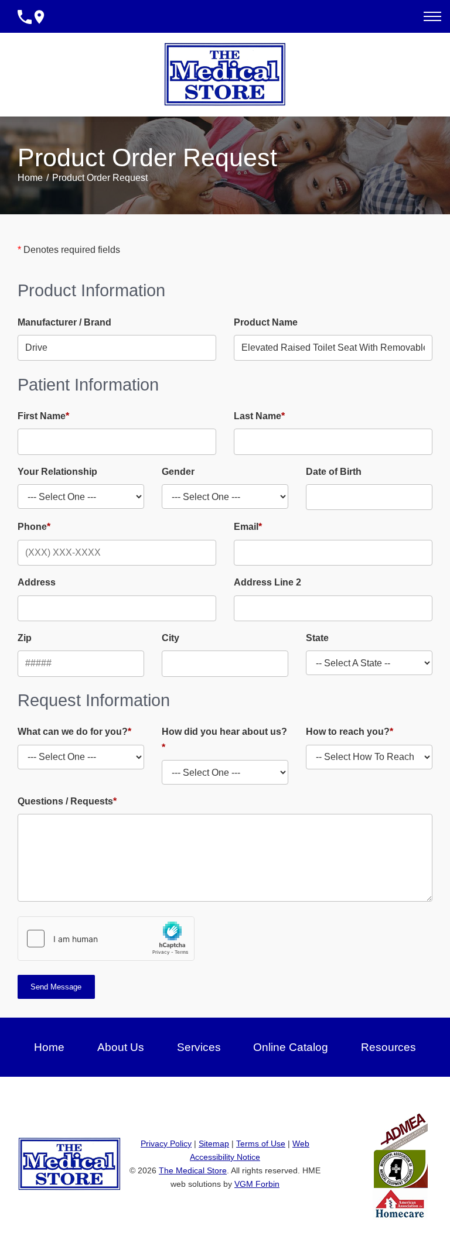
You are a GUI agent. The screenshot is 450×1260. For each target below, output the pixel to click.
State (317, 638)
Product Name (266, 322)
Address (37, 582)
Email (248, 527)
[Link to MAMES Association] (401, 1168)
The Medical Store (193, 1170)
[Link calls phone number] (25, 16)
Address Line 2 (267, 582)
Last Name (259, 416)
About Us (120, 1047)
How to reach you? (349, 732)
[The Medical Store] (225, 74)
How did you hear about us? (224, 739)
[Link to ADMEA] (404, 1126)
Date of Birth (334, 472)
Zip (25, 638)
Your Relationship (57, 472)
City (170, 638)
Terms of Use (260, 1143)
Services (199, 1047)
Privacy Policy (166, 1143)
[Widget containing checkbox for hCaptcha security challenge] (106, 938)
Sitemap (214, 1143)
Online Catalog (290, 1047)
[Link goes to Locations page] (39, 16)
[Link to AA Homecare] (400, 1203)
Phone (34, 527)
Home (30, 178)
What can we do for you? (74, 732)
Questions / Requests (67, 801)
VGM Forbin (256, 1184)
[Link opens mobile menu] (432, 16)
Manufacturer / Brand (64, 322)
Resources (388, 1047)
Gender (178, 472)
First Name (43, 416)
